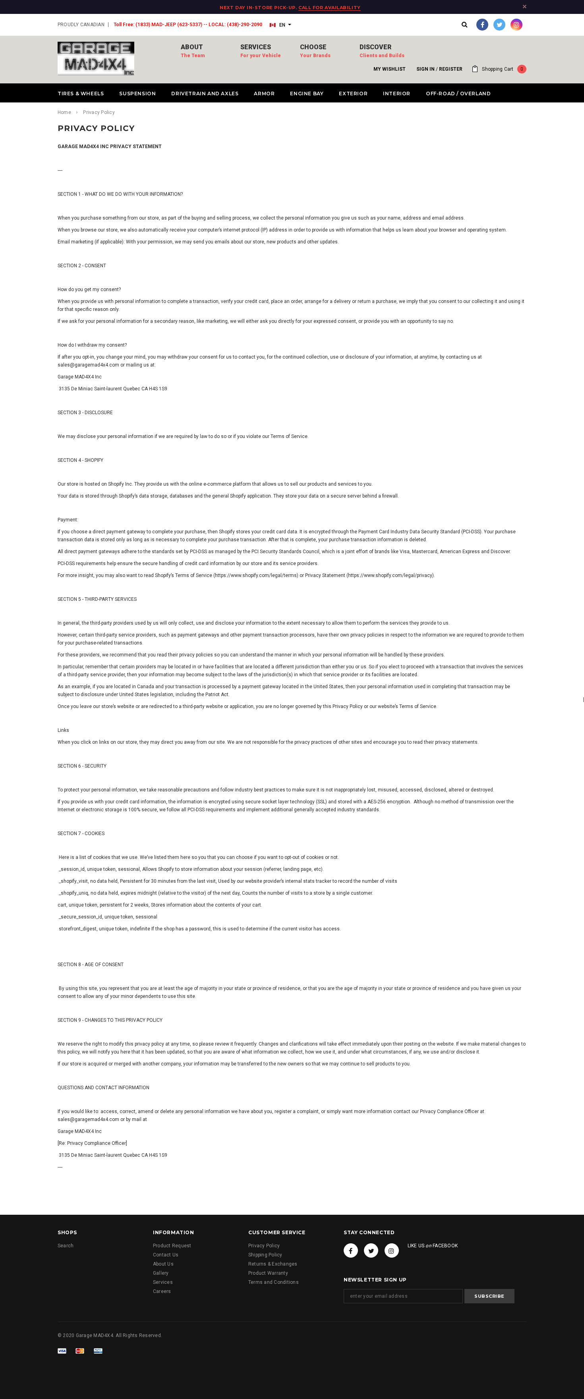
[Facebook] (482, 25)
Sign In (425, 69)
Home (64, 112)
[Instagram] (516, 25)
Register (450, 69)
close (524, 6)
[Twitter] (499, 25)
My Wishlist (389, 69)
